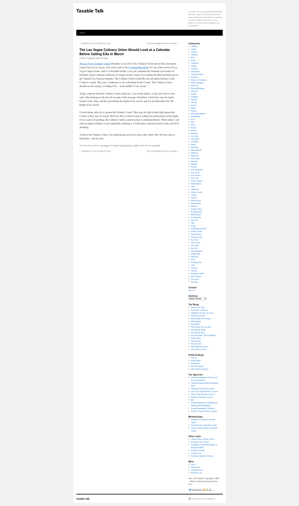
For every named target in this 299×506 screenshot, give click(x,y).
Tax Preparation (196, 251)
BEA (193, 57)
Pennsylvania (196, 203)
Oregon (194, 195)
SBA (193, 223)
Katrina (193, 130)
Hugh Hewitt (196, 360)
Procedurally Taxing (198, 329)
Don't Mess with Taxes (199, 310)
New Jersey (195, 172)
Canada (193, 66)
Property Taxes (196, 209)
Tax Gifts (194, 248)
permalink (156, 145)
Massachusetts (196, 150)
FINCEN (194, 91)
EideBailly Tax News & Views (202, 313)
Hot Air (194, 357)
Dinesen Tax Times (198, 307)
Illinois (193, 108)
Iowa (193, 119)
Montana (194, 164)
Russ (106, 58)
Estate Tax (194, 85)
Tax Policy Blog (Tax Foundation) (203, 335)
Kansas (193, 127)
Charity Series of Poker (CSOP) (203, 439)
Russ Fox (192, 290)
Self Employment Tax (199, 228)
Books (193, 60)
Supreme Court (196, 237)
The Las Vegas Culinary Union (94, 63)
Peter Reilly (195, 324)
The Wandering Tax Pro (199, 346)
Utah (193, 265)
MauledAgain (196, 321)
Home (82, 32)
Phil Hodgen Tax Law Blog (201, 327)
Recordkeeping (196, 211)
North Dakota (196, 183)
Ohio (193, 186)
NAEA (135, 145)
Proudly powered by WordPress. (204, 498)
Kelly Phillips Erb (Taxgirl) (201, 318)
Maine (193, 144)
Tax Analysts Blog (198, 332)
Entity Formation (197, 82)
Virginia (194, 270)
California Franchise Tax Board (202, 388)
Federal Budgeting (197, 88)
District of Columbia (198, 80)
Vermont (194, 267)
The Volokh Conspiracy (200, 369)
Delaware (194, 77)
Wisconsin (195, 279)
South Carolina (196, 231)
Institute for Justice (198, 450)
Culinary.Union (126, 145)
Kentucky (194, 133)
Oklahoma (195, 189)
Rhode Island (196, 214)
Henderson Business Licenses (202, 397)
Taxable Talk (90, 10)
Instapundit (195, 363)
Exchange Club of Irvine (200, 442)
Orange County (196, 192)
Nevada (194, 166)
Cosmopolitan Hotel (138, 67)
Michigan (194, 152)
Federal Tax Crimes (198, 315)
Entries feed (195, 467)
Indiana (193, 110)
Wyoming (194, 282)
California (194, 63)
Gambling (194, 96)
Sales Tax (194, 220)
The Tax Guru (196, 343)
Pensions (194, 206)
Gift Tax (194, 102)
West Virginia (196, 276)
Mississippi (195, 158)
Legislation (195, 138)
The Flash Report (197, 366)
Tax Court (194, 239)
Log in (193, 464)
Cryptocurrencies (197, 74)
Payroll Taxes (196, 200)
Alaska (193, 49)
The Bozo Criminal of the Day (202, 456)
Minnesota (195, 155)
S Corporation (196, 217)
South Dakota (196, 234)
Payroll (193, 197)
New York (195, 178)
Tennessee (194, 256)
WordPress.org (196, 472)
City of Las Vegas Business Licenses (204, 391)
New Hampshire (197, 169)
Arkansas (194, 54)
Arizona (194, 51)
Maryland (194, 147)
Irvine (193, 124)
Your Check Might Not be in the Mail (163, 43)
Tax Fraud (194, 245)
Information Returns (198, 113)
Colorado (194, 68)
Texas (193, 259)
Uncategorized (196, 262)
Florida (193, 94)
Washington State (197, 273)
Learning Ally (196, 453)
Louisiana (194, 141)
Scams (193, 225)
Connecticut (195, 71)
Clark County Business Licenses (203, 394)
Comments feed (196, 470)
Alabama (194, 46)
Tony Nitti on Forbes (198, 349)
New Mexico (196, 175)
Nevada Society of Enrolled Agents (204, 425)
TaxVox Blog (196, 341)
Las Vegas (104, 145)
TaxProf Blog (196, 338)
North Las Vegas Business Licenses (204, 411)
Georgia (194, 99)
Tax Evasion (195, 242)
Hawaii (193, 105)
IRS (192, 122)
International (195, 116)
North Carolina (196, 181)
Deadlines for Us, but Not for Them (95, 43)
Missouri (194, 161)
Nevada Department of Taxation (202, 408)
